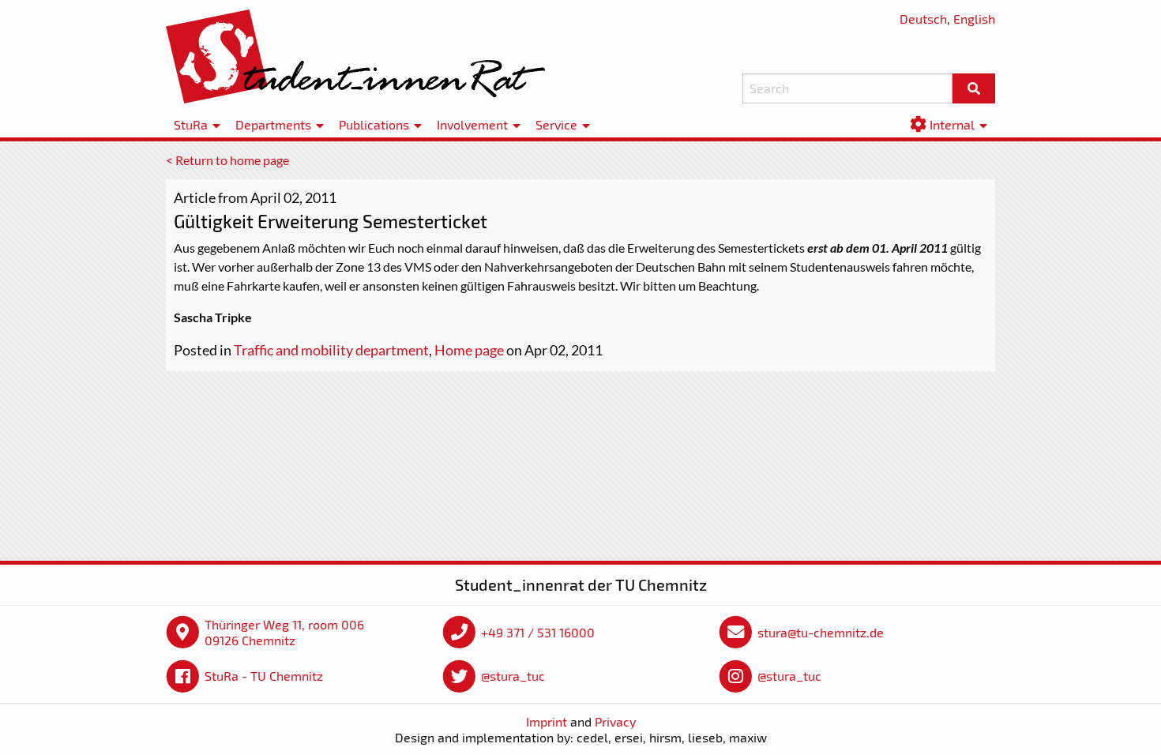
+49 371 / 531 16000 (538, 632)
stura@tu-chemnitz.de (820, 632)
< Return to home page (227, 159)
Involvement (472, 124)
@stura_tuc (513, 675)
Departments (273, 124)
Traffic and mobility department (331, 350)
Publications (374, 124)
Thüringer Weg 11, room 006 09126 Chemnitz (284, 632)
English (974, 18)
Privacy (615, 721)
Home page (469, 350)
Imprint (546, 721)
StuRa (191, 124)
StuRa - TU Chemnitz (264, 675)
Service (556, 124)
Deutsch (923, 18)
